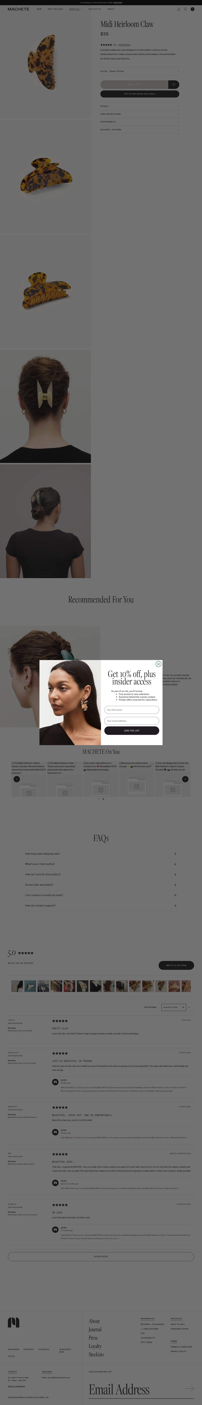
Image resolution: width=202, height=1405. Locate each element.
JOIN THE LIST (132, 730)
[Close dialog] (158, 664)
